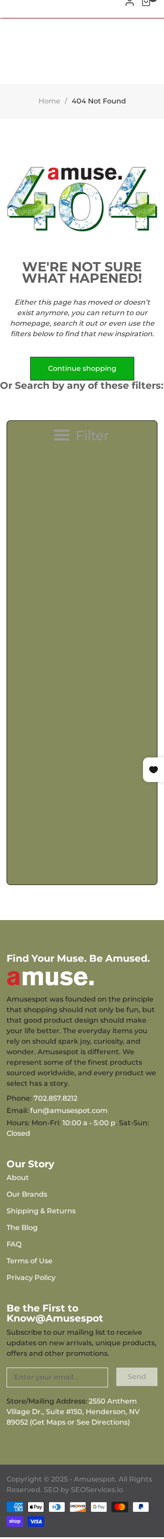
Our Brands (27, 1194)
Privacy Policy (31, 1277)
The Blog (22, 1227)
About (18, 1177)
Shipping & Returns (41, 1211)
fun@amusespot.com (69, 1110)
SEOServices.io (97, 1490)
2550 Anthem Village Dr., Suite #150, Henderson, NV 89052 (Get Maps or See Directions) (73, 1411)
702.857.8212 (55, 1098)
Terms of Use (29, 1261)
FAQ (14, 1244)
